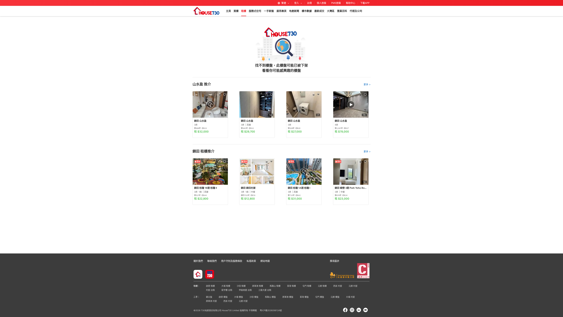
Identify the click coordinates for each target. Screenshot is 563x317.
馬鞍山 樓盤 (270, 297)
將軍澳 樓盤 (287, 297)
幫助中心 (351, 2)
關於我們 (198, 260)
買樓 (236, 11)
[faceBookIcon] (345, 310)
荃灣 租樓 (291, 286)
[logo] (206, 11)
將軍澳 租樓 (257, 286)
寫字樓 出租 (226, 290)
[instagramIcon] (352, 310)
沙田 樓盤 (254, 297)
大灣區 (330, 11)
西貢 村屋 (337, 286)
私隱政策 (251, 260)
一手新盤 (269, 11)
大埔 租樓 (225, 286)
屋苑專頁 (281, 11)
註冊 (309, 2)
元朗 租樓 (322, 286)
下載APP (364, 2)
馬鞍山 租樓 (275, 286)
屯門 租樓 (306, 286)
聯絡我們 (212, 260)
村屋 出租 (210, 290)
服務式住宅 (255, 11)
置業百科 (342, 11)
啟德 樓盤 (223, 297)
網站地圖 (265, 260)
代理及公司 (356, 11)
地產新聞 (294, 11)
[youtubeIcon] (365, 310)
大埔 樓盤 (238, 297)
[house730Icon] (198, 274)
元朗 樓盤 (335, 297)
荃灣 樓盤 (304, 297)
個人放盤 (321, 2)
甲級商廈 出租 (245, 290)
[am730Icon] (208, 274)
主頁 (228, 11)
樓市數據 (307, 11)
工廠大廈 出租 (264, 290)
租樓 (243, 11)
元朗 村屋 (353, 286)
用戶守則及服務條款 (231, 260)
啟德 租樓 (210, 286)
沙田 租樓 (241, 286)
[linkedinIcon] (359, 310)
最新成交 (319, 11)
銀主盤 (209, 297)
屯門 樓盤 (319, 297)
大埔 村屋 (350, 297)
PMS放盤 (336, 2)
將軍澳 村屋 (211, 301)
